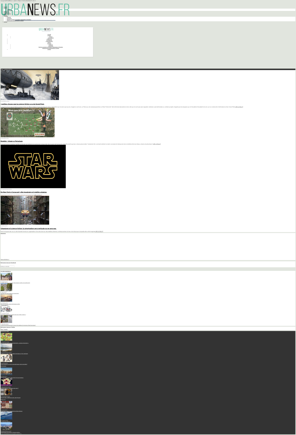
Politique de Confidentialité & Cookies (15, 20)
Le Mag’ (5, 8)
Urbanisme (6, 11)
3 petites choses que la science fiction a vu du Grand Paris (22, 104)
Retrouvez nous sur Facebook (8, 262)
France (8, 9)
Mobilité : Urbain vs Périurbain (12, 141)
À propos (6, 16)
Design (5, 15)
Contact (5, 21)
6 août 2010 (4, 225)
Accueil (5, 6)
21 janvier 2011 (5, 138)
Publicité (9, 17)
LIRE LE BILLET (239, 107)
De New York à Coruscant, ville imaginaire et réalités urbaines (24, 192)
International (10, 10)
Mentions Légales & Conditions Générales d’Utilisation (19, 19)
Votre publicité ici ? (5, 259)
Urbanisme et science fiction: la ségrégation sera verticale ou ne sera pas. (28, 228)
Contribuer (9, 18)
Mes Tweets (4, 329)
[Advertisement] (148, 63)
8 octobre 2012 (5, 101)
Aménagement (7, 13)
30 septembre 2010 (6, 189)
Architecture (6, 12)
